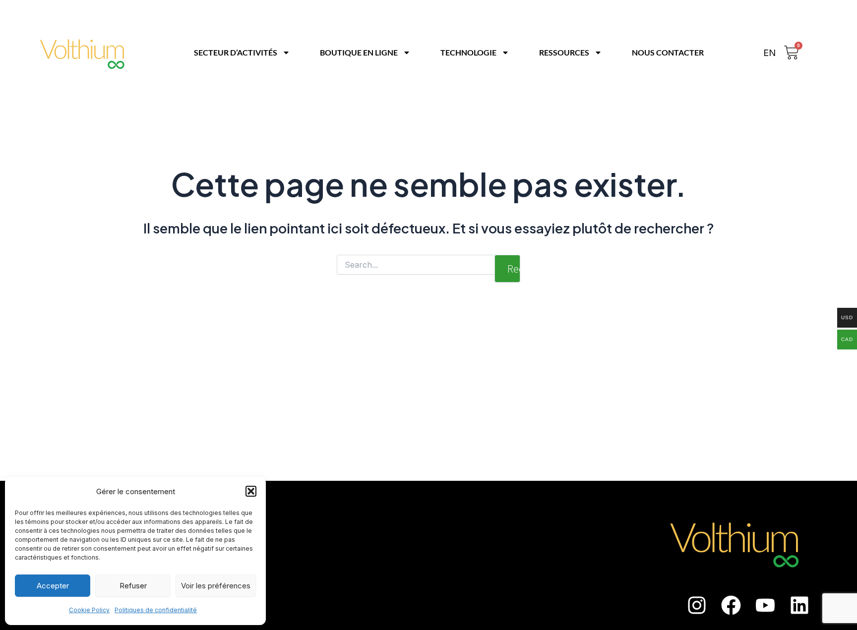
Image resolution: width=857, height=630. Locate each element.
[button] (251, 491)
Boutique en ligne (359, 52)
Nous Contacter (668, 52)
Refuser (133, 585)
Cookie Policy (89, 610)
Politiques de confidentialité (156, 610)
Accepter (53, 585)
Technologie (468, 52)
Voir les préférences (215, 585)
